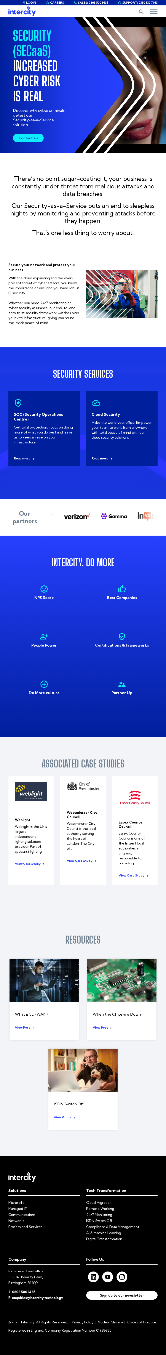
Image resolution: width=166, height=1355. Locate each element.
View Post (22, 1027)
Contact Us (28, 138)
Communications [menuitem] (21, 1214)
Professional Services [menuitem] (25, 1227)
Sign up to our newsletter (122, 1295)
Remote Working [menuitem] (100, 1208)
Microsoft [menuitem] (16, 1202)
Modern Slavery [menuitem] (110, 1322)
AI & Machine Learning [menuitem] (103, 1233)
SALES (91, 2)
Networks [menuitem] (16, 1221)
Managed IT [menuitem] (17, 1208)
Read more (22, 458)
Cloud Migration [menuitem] (99, 1202)
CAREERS (55, 2)
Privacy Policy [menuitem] (82, 1322)
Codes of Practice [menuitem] (141, 1322)
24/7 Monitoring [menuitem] (99, 1214)
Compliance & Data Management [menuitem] (112, 1227)
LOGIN (29, 2)
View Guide (62, 1117)
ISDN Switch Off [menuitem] (99, 1221)
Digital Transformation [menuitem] (104, 1239)
